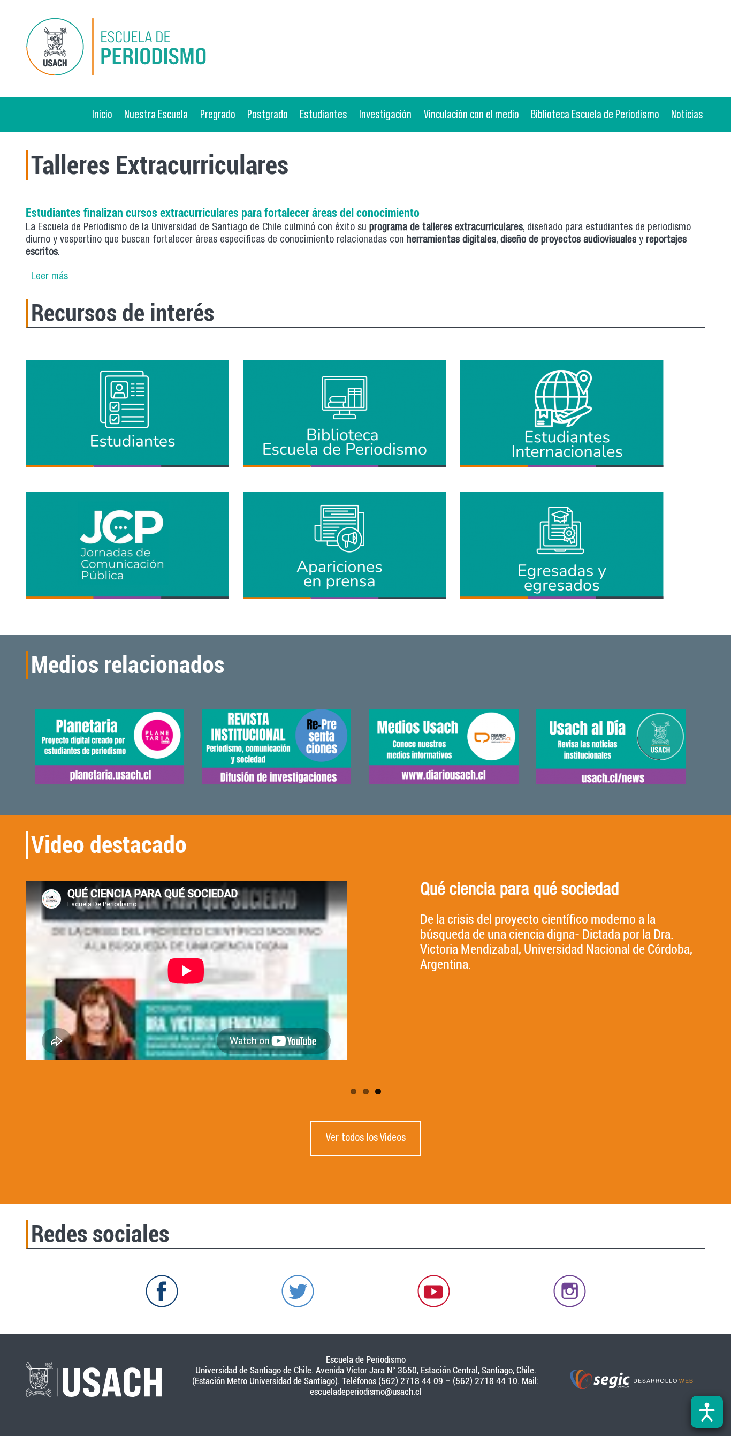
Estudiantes (323, 114)
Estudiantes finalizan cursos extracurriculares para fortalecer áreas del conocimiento (223, 213)
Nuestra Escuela (156, 114)
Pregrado (217, 114)
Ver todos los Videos (366, 1138)
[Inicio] (135, 48)
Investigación (385, 114)
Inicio (102, 114)
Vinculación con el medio (471, 114)
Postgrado (267, 114)
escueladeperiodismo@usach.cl (366, 1391)
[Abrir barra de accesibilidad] (707, 1412)
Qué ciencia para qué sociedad (519, 891)
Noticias (687, 114)
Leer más (49, 277)
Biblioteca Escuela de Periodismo (595, 114)
